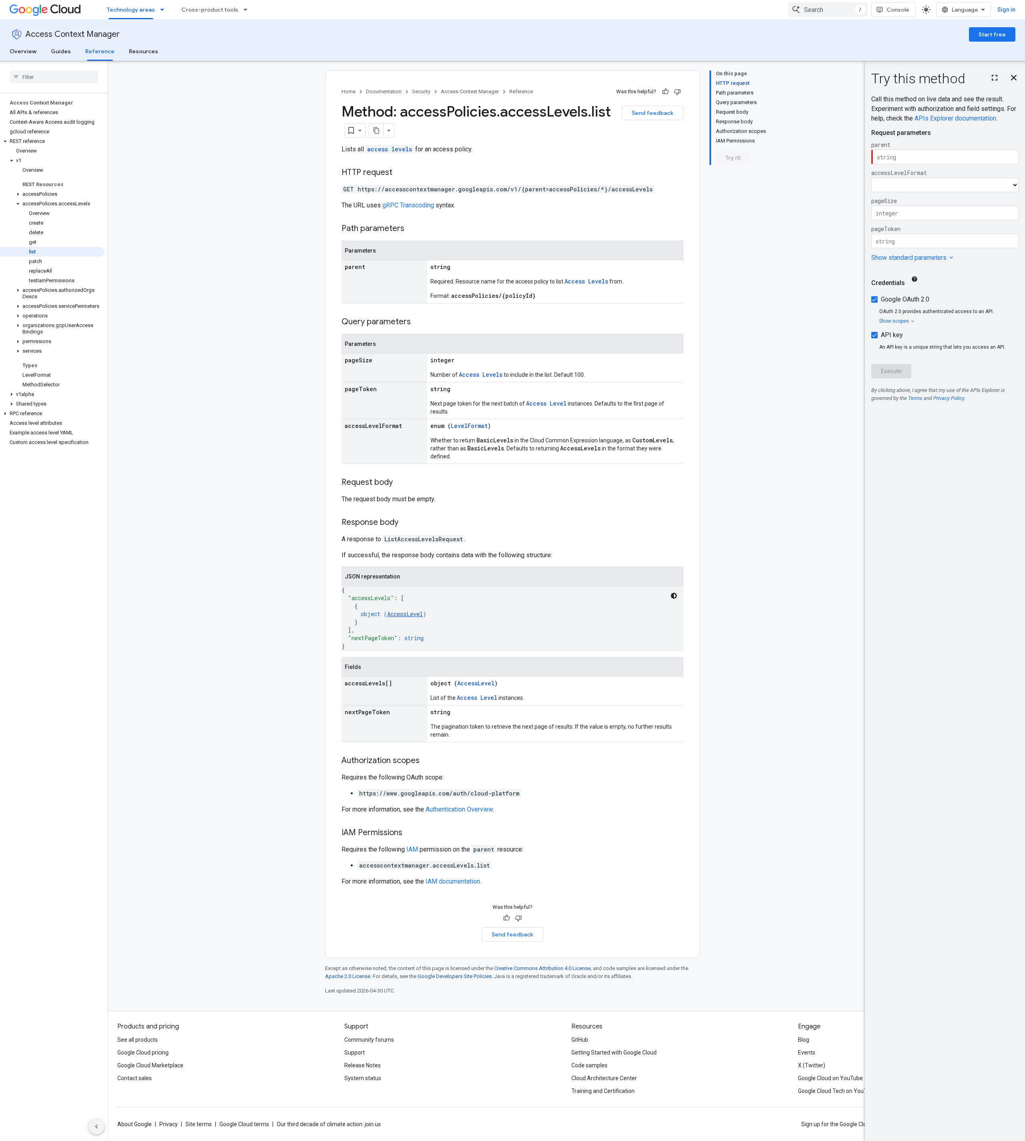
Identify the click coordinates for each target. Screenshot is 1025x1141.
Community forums (369, 1040)
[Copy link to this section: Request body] (401, 483)
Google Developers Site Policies (455, 976)
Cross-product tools (209, 9)
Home (349, 91)
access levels (389, 149)
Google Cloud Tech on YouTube (837, 1091)
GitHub (579, 1040)
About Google (134, 1124)
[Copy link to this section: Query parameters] (419, 322)
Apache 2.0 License (347, 976)
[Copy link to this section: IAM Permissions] (410, 833)
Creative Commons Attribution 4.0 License (542, 968)
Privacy (168, 1124)
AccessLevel (405, 614)
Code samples (589, 1065)
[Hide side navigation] (96, 1127)
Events (806, 1052)
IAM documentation (453, 881)
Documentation (384, 91)
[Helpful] (665, 92)
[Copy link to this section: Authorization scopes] (428, 761)
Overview (23, 51)
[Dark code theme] (673, 595)
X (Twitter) (811, 1065)
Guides (61, 51)
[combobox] (828, 9)
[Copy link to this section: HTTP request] (400, 173)
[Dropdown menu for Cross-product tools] (247, 9)
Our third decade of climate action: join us (329, 1124)
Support (354, 1052)
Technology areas (131, 9)
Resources (143, 51)
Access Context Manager (73, 34)
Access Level (546, 403)
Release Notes (362, 1065)
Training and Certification (603, 1091)
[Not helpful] (677, 92)
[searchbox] (54, 76)
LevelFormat (469, 426)
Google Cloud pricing (143, 1052)
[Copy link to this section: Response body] (406, 523)
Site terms (198, 1124)
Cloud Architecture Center (604, 1078)
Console (897, 9)
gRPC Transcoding (408, 205)
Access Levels (586, 281)
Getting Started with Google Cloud (614, 1052)
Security (421, 91)
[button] (52, 141)
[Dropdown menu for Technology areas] (164, 9)
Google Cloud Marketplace (150, 1065)
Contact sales (134, 1078)
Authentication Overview (459, 809)
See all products (137, 1040)
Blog (803, 1040)
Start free (992, 34)
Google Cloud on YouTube (830, 1078)
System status (362, 1078)
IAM (412, 849)
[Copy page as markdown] (376, 130)
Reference (100, 51)
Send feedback (652, 113)
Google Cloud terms (244, 1124)
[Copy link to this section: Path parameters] (412, 229)
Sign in (1006, 9)
